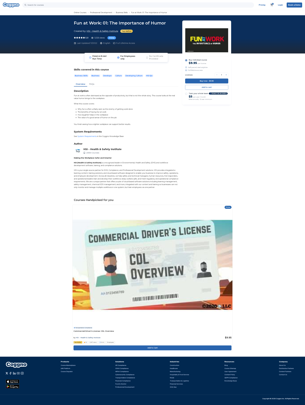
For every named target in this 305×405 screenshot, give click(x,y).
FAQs (91, 84)
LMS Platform (65, 368)
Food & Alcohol (120, 384)
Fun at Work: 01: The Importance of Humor (149, 12)
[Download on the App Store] (18, 381)
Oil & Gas (173, 387)
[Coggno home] (11, 5)
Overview (80, 84)
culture (118, 76)
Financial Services (176, 384)
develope (107, 76)
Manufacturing (175, 372)
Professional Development (101, 12)
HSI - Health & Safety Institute (102, 31)
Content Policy (229, 375)
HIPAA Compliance (122, 372)
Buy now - (207, 81)
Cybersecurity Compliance (124, 375)
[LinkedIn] (14, 373)
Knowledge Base (230, 381)
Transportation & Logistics (179, 381)
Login (280, 5)
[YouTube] (18, 373)
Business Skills (122, 12)
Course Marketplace (68, 365)
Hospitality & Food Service (179, 375)
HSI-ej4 (149, 76)
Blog (226, 365)
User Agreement (230, 372)
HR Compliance (120, 365)
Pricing (262, 5)
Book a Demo (294, 5)
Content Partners (285, 372)
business (95, 76)
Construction (174, 365)
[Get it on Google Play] (18, 386)
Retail (172, 378)
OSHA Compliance (122, 368)
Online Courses (80, 12)
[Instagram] (22, 373)
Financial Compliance (123, 381)
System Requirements (87, 136)
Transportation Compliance (125, 378)
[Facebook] (10, 373)
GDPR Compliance (231, 378)
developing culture (133, 76)
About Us (282, 365)
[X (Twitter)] (7, 373)
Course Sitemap (230, 368)
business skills (81, 76)
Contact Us (283, 375)
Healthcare (174, 368)
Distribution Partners (286, 368)
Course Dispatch (67, 372)
